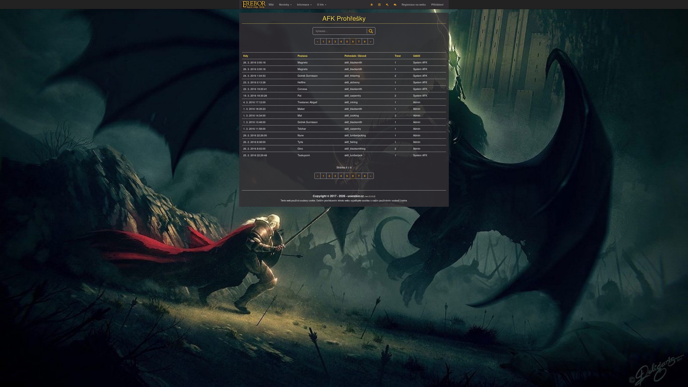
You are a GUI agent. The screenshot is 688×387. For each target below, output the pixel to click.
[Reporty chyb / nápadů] (372, 4)
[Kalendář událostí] (379, 4)
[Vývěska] (395, 4)
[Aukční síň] (387, 4)
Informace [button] (303, 4)
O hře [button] (320, 4)
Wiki (271, 4)
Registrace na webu (414, 4)
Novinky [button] (284, 4)
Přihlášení (437, 4)
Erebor (254, 4)
